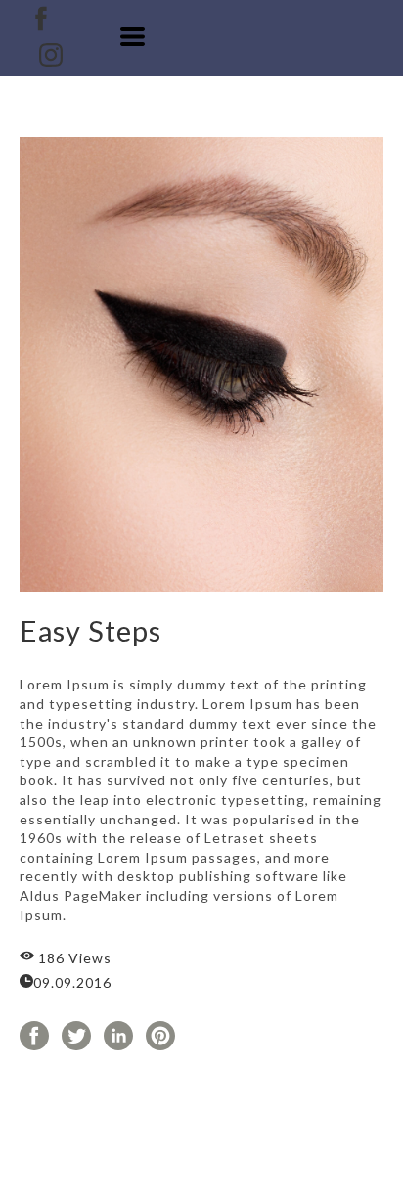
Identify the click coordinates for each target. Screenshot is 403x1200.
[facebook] (41, 18)
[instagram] (50, 54)
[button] (132, 36)
